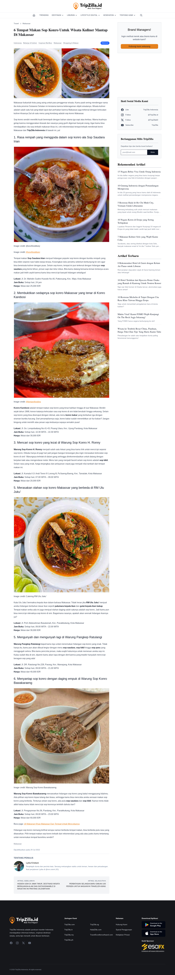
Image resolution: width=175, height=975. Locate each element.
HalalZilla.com (95, 930)
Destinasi (56, 15)
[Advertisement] (139, 75)
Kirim (153, 152)
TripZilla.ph (68, 940)
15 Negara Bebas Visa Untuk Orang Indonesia (139, 171)
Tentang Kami (126, 15)
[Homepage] (34, 15)
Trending (44, 15)
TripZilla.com (69, 924)
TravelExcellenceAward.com (101, 935)
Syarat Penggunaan (124, 930)
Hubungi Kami (121, 924)
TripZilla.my (69, 935)
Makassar (26, 23)
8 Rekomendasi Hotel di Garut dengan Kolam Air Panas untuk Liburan (139, 264)
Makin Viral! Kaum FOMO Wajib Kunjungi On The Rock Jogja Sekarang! (138, 316)
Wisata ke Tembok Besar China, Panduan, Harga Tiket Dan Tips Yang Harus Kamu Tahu (139, 330)
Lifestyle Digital (89, 15)
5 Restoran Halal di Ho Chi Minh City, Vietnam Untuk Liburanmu (136, 204)
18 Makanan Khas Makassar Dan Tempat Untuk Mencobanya (52, 824)
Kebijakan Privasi (123, 935)
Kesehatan (108, 15)
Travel (16, 23)
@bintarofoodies (33, 402)
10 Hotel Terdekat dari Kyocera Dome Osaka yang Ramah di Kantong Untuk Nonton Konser (139, 281)
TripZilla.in (68, 930)
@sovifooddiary (33, 252)
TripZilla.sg (94, 924)
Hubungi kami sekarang (139, 46)
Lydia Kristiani (32, 863)
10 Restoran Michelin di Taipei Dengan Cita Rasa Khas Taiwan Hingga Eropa (138, 299)
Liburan (71, 15)
